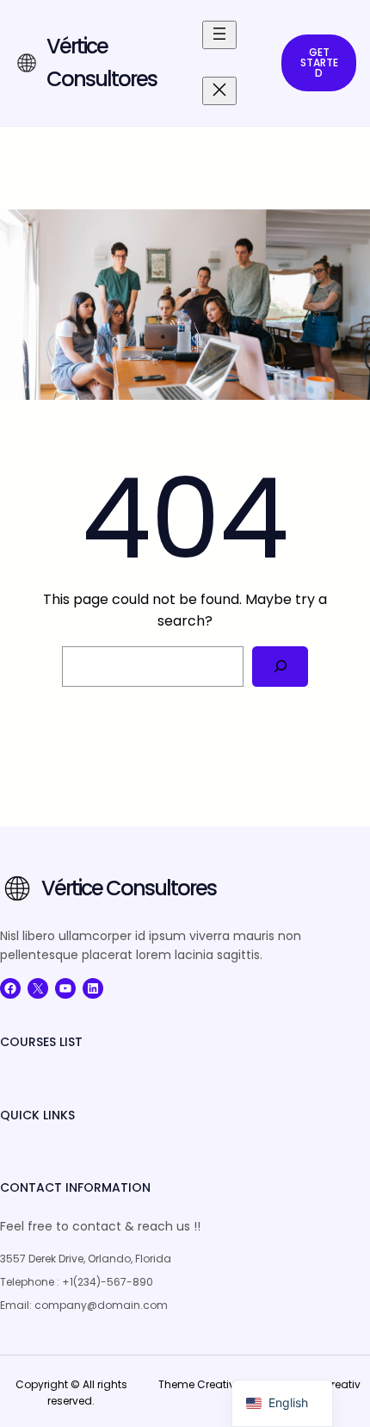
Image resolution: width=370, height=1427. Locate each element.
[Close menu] (219, 91)
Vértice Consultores (128, 888)
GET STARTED (319, 62)
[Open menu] (219, 35)
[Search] (280, 666)
